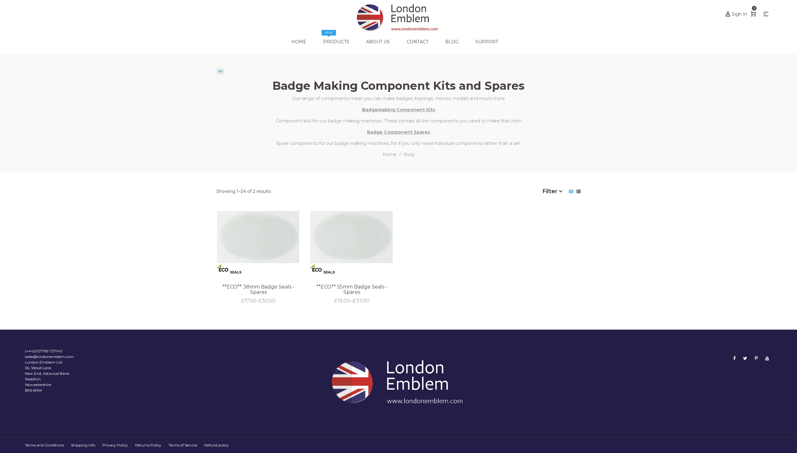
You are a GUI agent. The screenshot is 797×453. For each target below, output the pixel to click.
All (220, 71)
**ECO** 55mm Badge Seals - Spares (352, 289)
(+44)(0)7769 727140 (44, 351)
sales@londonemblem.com (49, 356)
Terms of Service (182, 445)
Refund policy (216, 445)
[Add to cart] (404, 262)
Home (390, 154)
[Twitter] (745, 358)
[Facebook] (734, 358)
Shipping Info (83, 445)
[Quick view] (404, 246)
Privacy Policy (115, 445)
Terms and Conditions (44, 445)
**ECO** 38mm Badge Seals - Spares (258, 289)
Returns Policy (148, 445)
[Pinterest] (756, 358)
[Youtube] (767, 358)
